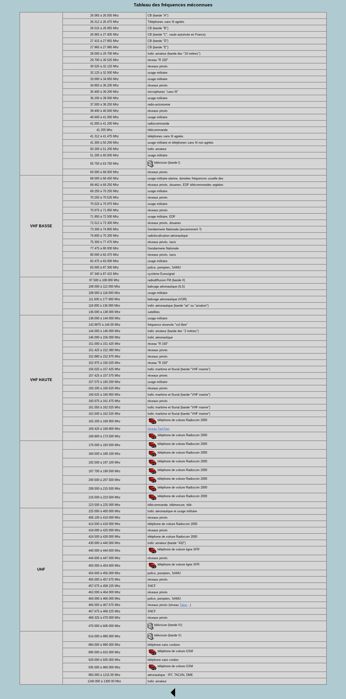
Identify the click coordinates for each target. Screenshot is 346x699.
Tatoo (183, 605)
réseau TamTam (158, 429)
